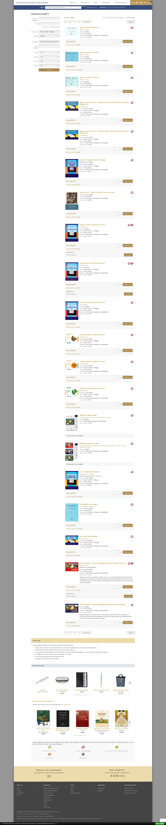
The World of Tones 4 (92, 225)
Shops (18, 795)
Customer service (21, 814)
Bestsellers (47, 807)
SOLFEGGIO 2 (89, 52)
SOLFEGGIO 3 (89, 77)
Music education (75, 793)
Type (36, 52)
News (72, 785)
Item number (35, 47)
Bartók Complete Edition (51, 788)
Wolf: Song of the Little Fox (102, 728)
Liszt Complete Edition (50, 790)
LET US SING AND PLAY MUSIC (90, 472)
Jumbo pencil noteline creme (101, 690)
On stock (110, 17)
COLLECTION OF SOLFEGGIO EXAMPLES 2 (104, 132)
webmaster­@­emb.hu (48, 816)
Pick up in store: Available (73, 45)
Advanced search (91, 7)
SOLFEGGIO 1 (89, 27)
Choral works (47, 800)
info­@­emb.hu (46, 814)
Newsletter (20, 793)
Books (45, 802)
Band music (47, 798)
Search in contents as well (51, 27)
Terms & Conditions (27, 816)
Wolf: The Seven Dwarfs (121, 728)
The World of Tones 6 (92, 302)
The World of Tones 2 (92, 361)
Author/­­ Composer (35, 19)
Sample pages (130, 17)
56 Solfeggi (92, 160)
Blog (72, 790)
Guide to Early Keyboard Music (43, 729)
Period (36, 61)
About (18, 788)
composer (110, 7)
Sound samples (119, 17)
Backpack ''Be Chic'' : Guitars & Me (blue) (121, 690)
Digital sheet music (130, 793)
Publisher (35, 42)
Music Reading (88, 536)
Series (36, 65)
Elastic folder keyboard (81, 690)
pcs (121, 41)
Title (36, 24)
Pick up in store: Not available (74, 70)
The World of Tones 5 (92, 263)
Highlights (47, 785)
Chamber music (48, 793)
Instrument (34, 32)
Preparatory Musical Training (102, 563)
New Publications (130, 785)
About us (20, 785)
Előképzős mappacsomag (88, 415)
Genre (36, 57)
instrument (118, 7)
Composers (101, 785)
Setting (36, 36)
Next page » (86, 22)
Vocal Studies (89, 504)
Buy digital (128, 255)
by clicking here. (66, 704)
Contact (19, 790)
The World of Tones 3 (92, 388)
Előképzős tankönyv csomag (89, 443)
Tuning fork (42, 690)
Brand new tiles (129, 788)
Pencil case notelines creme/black (62, 690)
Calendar (100, 790)
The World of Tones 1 (92, 335)
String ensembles (49, 795)
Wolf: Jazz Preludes (82, 728)
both (123, 7)
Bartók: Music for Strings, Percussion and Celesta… (63, 729)
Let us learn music (97, 192)
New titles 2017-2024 (131, 790)
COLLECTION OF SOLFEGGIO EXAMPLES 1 (104, 103)
